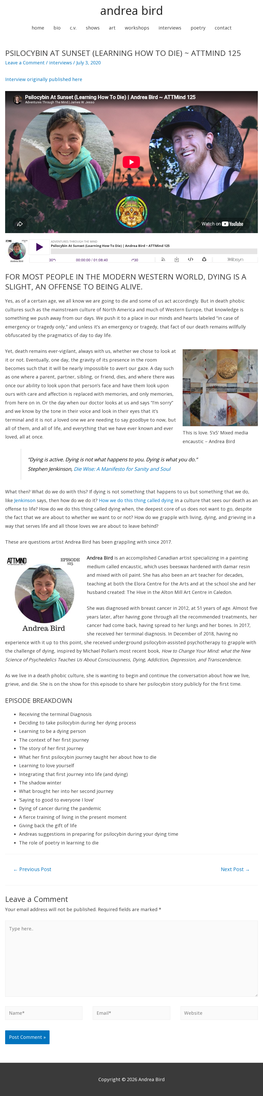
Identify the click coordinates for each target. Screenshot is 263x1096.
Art (112, 27)
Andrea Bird (131, 10)
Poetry (198, 27)
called (153, 500)
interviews (60, 62)
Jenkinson (24, 500)
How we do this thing (123, 500)
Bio (57, 27)
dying (166, 500)
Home (38, 27)
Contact (223, 27)
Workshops (137, 27)
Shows (93, 27)
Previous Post (32, 869)
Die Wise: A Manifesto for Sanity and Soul (122, 468)
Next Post (235, 869)
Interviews (169, 27)
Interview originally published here (43, 79)
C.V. (73, 27)
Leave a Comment (25, 62)
